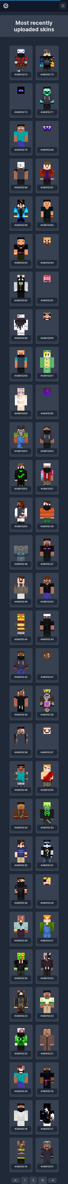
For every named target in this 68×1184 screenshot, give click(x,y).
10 (42, 1180)
